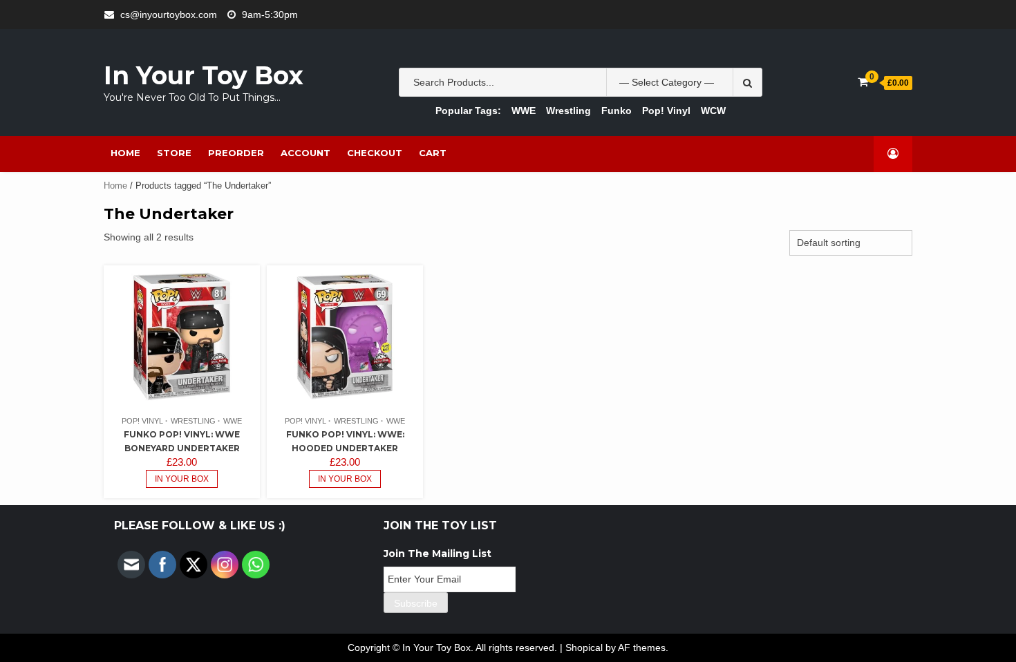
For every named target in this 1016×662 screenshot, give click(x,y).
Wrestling (568, 110)
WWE (523, 110)
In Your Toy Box (203, 75)
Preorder (236, 152)
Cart (432, 152)
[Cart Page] (863, 82)
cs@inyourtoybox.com (168, 14)
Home (125, 152)
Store (174, 152)
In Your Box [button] (182, 479)
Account (305, 152)
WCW (713, 110)
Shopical (584, 647)
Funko (616, 110)
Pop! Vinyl (666, 110)
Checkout (374, 152)
